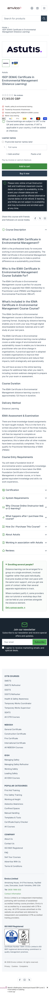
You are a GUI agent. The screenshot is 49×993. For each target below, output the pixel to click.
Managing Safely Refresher (17, 764)
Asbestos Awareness (14, 804)
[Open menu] (44, 8)
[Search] (44, 18)
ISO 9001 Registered (14, 848)
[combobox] (24, 18)
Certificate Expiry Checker (16, 822)
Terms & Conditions (13, 866)
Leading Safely (11, 773)
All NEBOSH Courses (14, 747)
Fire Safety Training (13, 795)
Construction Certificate (15, 734)
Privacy (7, 966)
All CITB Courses (12, 717)
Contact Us (9, 843)
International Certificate (15, 743)
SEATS (8, 712)
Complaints (23, 966)
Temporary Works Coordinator (18, 703)
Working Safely (11, 769)
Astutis (5, 72)
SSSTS (8, 690)
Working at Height (12, 799)
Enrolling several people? (21, 564)
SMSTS (8, 681)
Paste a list (36, 154)
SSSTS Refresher (12, 694)
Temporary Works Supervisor (18, 708)
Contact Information (13, 894)
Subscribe (40, 642)
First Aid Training (12, 790)
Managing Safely (12, 760)
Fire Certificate (11, 738)
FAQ (6, 852)
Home (4, 27)
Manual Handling (12, 813)
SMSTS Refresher (13, 685)
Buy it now (24, 173)
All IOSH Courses (12, 778)
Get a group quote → (15, 607)
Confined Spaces (12, 808)
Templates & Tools (13, 817)
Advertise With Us (13, 861)
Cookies (15, 966)
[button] (7, 95)
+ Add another (13, 154)
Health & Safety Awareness (17, 699)
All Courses (10, 826)
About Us (9, 839)
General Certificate (13, 729)
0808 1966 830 (14, 890)
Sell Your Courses (13, 857)
